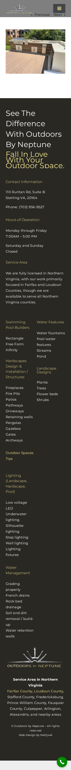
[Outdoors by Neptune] (20, 5)
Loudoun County (48, 691)
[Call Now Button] (62, 762)
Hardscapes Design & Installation (16, 366)
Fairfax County (19, 691)
